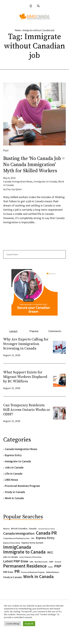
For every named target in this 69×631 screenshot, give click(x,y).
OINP (51, 561)
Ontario (58, 561)
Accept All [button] (29, 623)
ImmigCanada (17, 547)
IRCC (50, 552)
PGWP (50, 567)
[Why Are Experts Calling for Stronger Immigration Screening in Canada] (59, 347)
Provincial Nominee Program (22, 486)
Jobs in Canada (14, 467)
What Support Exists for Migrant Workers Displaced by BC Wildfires (25, 377)
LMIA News (11, 480)
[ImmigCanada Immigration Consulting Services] (34, 16)
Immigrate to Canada (45, 181)
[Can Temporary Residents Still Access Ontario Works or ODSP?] (59, 413)
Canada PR (46, 533)
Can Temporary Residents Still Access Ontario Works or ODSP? (26, 409)
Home (18, 30)
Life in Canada (13, 473)
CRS (32, 538)
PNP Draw (8, 572)
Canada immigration (18, 533)
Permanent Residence (25, 566)
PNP (57, 566)
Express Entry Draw (11, 543)
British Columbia (19, 528)
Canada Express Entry (46, 529)
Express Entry (13, 455)
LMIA (31, 562)
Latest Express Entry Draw (30, 557)
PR (17, 571)
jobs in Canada (10, 557)
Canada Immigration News (17, 181)
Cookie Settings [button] (12, 623)
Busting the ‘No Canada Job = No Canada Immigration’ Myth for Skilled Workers (34, 164)
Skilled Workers (52, 572)
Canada (33, 528)
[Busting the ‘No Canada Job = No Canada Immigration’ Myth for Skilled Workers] (34, 113)
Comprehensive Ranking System (16, 538)
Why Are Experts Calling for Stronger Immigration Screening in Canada (25, 344)
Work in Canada (14, 498)
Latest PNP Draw (15, 561)
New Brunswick (41, 561)
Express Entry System (32, 542)
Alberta (6, 529)
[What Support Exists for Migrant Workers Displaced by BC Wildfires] (59, 380)
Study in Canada (15, 492)
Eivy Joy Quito (14, 189)
